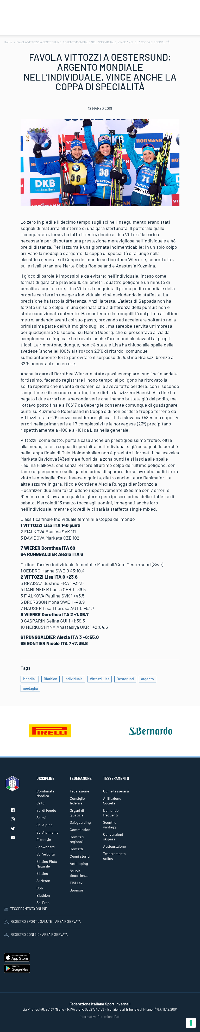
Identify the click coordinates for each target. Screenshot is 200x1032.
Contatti (76, 849)
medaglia (30, 688)
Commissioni (80, 829)
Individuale (74, 679)
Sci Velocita (45, 854)
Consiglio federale (77, 800)
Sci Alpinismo (47, 832)
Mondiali (29, 679)
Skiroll (41, 817)
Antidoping (79, 863)
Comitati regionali (77, 839)
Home (8, 42)
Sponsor (76, 890)
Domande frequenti (110, 812)
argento (147, 679)
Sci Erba (42, 902)
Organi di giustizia (77, 812)
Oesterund (125, 679)
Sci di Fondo (46, 810)
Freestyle (43, 839)
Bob (39, 888)
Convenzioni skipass (113, 836)
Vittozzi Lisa (99, 679)
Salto (40, 803)
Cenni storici (80, 856)
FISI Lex (76, 883)
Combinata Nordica (45, 793)
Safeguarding (80, 822)
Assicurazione (114, 846)
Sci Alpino (44, 825)
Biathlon (50, 679)
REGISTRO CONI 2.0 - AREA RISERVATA (39, 934)
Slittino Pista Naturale (46, 863)
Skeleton (43, 880)
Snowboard (45, 847)
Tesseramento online (114, 855)
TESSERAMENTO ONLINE (28, 909)
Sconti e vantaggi (110, 824)
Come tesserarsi (116, 791)
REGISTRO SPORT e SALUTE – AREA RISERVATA (46, 921)
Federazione (79, 791)
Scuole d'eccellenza (79, 873)
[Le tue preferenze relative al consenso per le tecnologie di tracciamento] (191, 1023)
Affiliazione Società (112, 800)
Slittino (42, 873)
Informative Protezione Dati (100, 1017)
